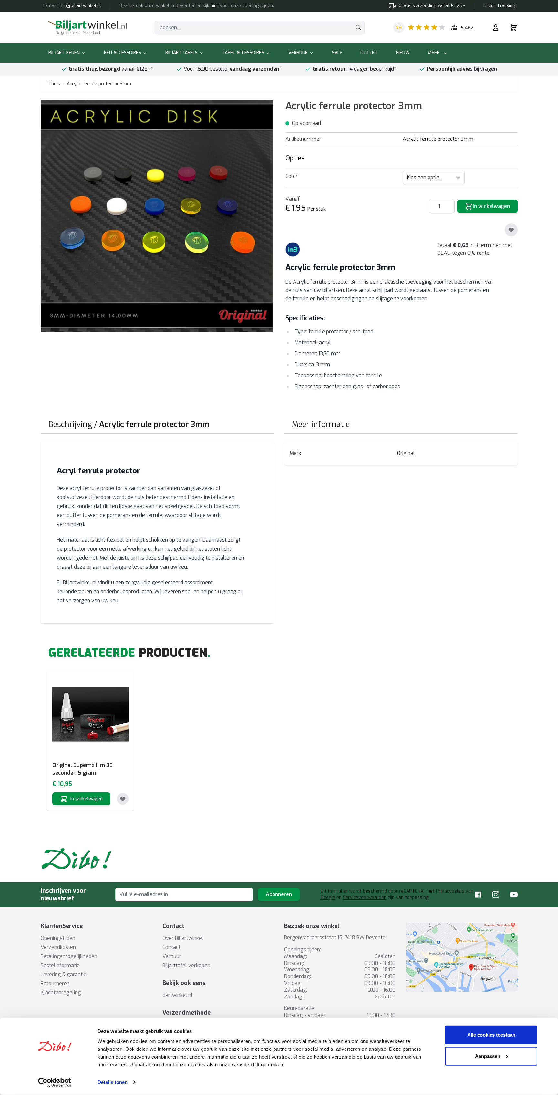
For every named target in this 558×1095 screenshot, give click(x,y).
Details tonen (113, 1082)
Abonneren (279, 894)
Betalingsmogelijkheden (69, 956)
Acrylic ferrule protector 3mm (99, 84)
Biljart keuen (64, 53)
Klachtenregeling (61, 992)
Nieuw (403, 53)
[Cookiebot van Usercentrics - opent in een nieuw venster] (54, 1082)
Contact (171, 947)
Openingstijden (58, 938)
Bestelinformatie (60, 965)
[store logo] (87, 27)
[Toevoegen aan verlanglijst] (511, 229)
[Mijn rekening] (496, 27)
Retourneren (55, 983)
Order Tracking (499, 6)
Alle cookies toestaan (491, 1035)
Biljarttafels (181, 53)
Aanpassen (487, 1056)
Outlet (369, 53)
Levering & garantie (64, 974)
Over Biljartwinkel (182, 938)
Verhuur (298, 53)
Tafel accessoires (243, 53)
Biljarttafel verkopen (186, 965)
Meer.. (434, 53)
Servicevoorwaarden (365, 897)
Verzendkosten (58, 947)
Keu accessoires (122, 53)
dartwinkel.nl (177, 995)
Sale (337, 53)
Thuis (54, 84)
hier (215, 6)
